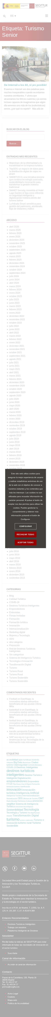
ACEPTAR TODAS (26, 542)
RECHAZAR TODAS (25, 534)
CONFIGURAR (25, 526)
